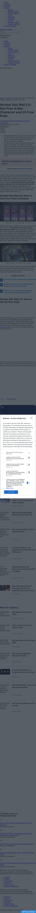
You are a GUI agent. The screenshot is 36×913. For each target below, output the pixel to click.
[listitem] (18, 453)
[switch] (28, 458)
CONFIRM (11, 492)
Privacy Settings (29, 911)
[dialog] (18, 456)
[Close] (32, 419)
